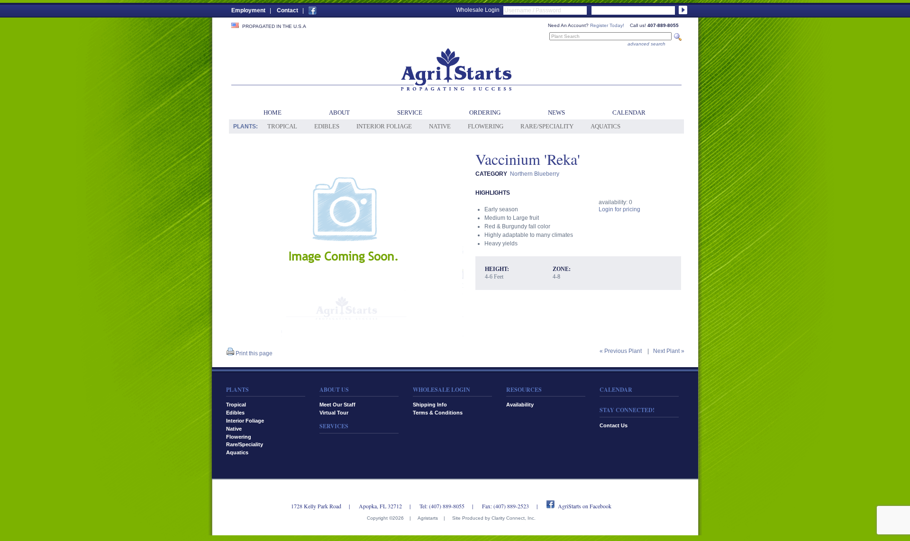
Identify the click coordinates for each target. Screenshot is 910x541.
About (339, 112)
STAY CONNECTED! (627, 410)
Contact (287, 10)
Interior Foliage (384, 126)
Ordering (484, 112)
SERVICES (333, 426)
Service (409, 112)
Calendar (629, 112)
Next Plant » (668, 351)
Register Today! (607, 25)
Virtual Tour (333, 412)
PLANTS (237, 390)
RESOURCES (524, 390)
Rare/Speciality (546, 126)
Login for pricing (619, 209)
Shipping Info (430, 404)
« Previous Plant (621, 351)
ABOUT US (334, 390)
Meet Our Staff (337, 404)
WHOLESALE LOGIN (441, 390)
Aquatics (605, 126)
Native (440, 126)
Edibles (326, 126)
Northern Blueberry (534, 174)
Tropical (282, 126)
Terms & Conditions (438, 412)
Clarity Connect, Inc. (513, 518)
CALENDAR (616, 390)
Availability (520, 404)
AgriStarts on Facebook (584, 506)
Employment (248, 10)
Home (273, 112)
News (556, 112)
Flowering (485, 126)
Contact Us (614, 425)
